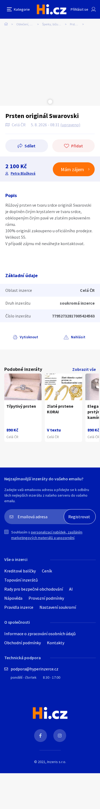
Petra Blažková (23, 173)
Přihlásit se (79, 9)
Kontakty (55, 642)
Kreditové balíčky (20, 571)
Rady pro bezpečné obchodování (33, 589)
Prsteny (75, 24)
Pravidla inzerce (18, 607)
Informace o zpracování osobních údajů (40, 633)
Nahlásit (78, 337)
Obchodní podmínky (22, 642)
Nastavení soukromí (57, 607)
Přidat (77, 145)
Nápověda (13, 598)
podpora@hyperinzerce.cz (34, 668)
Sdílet (30, 145)
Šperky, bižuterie (53, 24)
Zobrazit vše (84, 369)
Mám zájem (72, 169)
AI (71, 589)
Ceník (47, 571)
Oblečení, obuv (26, 24)
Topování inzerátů (21, 580)
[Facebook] (40, 735)
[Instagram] (59, 735)
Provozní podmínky (46, 598)
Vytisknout (29, 337)
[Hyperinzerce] (52, 9)
